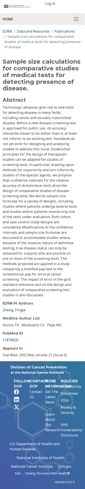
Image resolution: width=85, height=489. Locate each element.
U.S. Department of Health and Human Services (35, 446)
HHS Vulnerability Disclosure (71, 430)
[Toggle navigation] (76, 19)
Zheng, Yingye (14, 310)
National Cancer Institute (32, 466)
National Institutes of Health (40, 457)
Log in (50, 3)
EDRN (7, 31)
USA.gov (64, 466)
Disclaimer (69, 393)
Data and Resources (33, 31)
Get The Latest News (51, 396)
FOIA (65, 400)
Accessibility (71, 386)
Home (8, 19)
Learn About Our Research (52, 422)
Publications (64, 31)
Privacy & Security (68, 410)
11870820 (10, 340)
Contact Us (36, 394)
